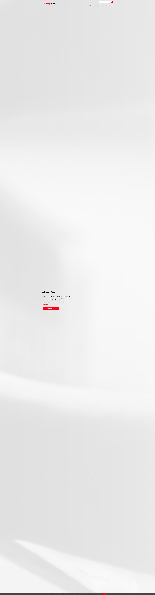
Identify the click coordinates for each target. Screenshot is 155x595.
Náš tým (90, 5)
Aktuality (105, 5)
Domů (80, 5)
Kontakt (111, 5)
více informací (51, 308)
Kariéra (99, 5)
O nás (94, 5)
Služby (84, 5)
